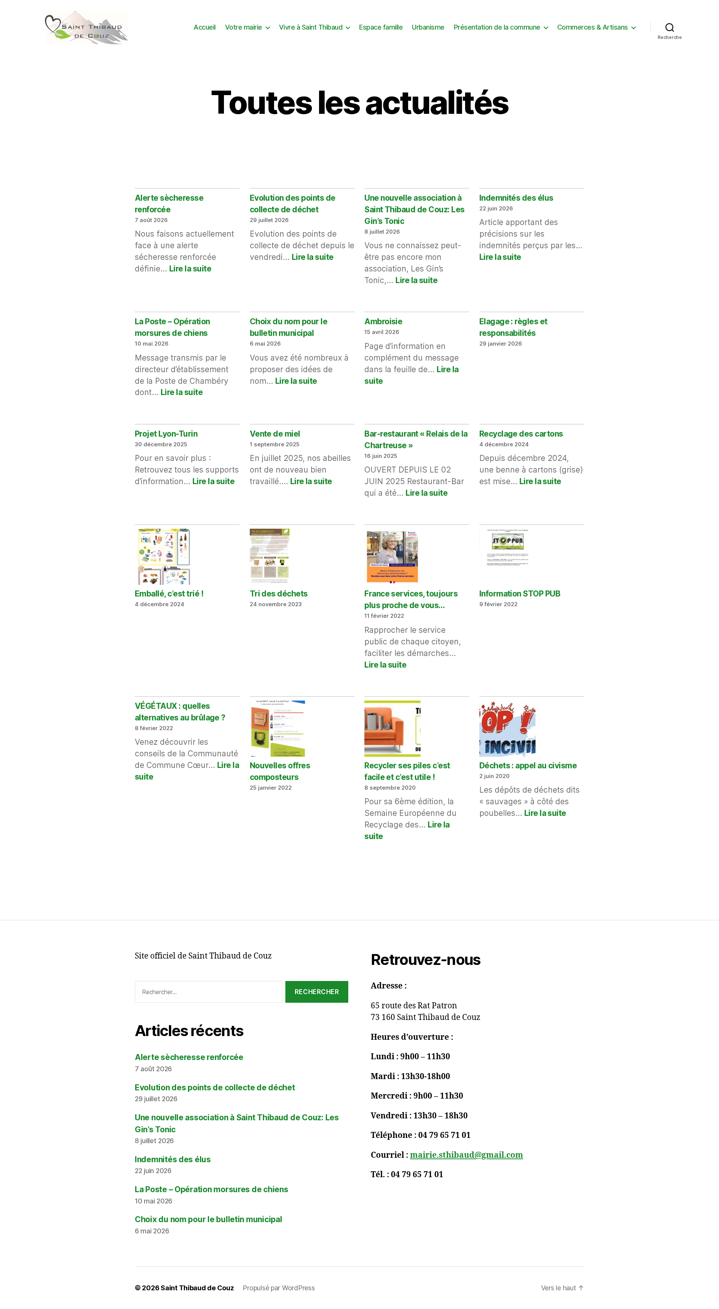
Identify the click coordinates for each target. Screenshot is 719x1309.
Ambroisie (383, 321)
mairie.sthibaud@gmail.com (466, 1155)
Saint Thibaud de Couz (197, 1288)
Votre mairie (243, 27)
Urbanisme (428, 27)
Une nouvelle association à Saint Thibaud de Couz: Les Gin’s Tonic (414, 209)
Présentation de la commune (497, 27)
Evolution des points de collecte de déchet (215, 1087)
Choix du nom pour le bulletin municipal (208, 1219)
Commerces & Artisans (592, 27)
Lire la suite (190, 268)
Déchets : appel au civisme (528, 765)
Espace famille (381, 27)
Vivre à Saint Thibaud (311, 27)
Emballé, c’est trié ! (169, 593)
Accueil (205, 27)
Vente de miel (275, 433)
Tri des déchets (279, 593)
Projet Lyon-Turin (166, 433)
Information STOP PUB (520, 593)
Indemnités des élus (516, 198)
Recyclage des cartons (521, 433)
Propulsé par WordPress (279, 1288)
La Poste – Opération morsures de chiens (211, 1189)
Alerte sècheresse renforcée (189, 1057)
